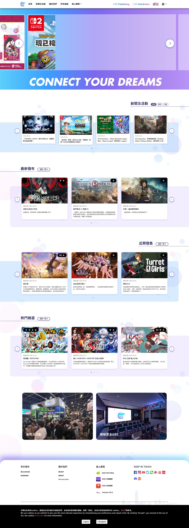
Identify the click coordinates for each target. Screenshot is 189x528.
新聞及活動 (41, 4)
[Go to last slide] (17, 130)
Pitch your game (63, 479)
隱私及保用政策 (25, 472)
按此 (122, 510)
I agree (86, 522)
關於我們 (53, 4)
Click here (39, 516)
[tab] (91, 148)
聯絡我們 (61, 475)
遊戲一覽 (43, 169)
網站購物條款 (25, 475)
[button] (164, 4)
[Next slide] (170, 43)
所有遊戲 (64, 4)
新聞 (159, 104)
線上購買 (76, 4)
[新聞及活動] (57, 416)
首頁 (30, 4)
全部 (153, 104)
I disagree (102, 522)
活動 (165, 104)
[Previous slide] (19, 43)
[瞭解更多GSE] (131, 416)
